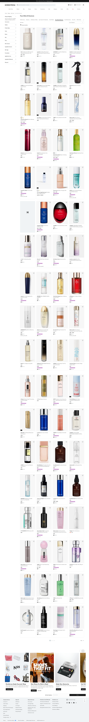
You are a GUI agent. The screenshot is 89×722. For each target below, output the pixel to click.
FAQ (4, 713)
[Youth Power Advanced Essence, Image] (43, 246)
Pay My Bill (42, 705)
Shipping (4, 705)
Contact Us (5, 701)
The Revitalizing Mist (26, 259)
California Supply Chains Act (30, 720)
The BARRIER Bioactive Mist (76, 598)
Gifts (67, 9)
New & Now (11, 9)
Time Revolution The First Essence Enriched (59, 364)
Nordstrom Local (31, 712)
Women (18, 9)
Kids (49, 9)
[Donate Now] (42, 667)
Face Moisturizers (67, 19)
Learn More (39, 690)
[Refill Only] (39, 190)
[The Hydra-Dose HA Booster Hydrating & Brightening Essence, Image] (43, 452)
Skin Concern (7, 43)
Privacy (4, 720)
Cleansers (28, 19)
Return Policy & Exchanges (8, 707)
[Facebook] (73, 703)
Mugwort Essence (42, 399)
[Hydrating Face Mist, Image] (60, 246)
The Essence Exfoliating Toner (42, 226)
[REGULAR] (21, 117)
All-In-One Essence (75, 530)
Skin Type (6, 49)
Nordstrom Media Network (57, 707)
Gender (6, 24)
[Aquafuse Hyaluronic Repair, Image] (27, 617)
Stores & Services (31, 699)
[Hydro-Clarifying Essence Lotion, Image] (60, 139)
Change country (6, 717)
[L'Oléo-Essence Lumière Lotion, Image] (60, 551)
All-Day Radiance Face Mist (59, 432)
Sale (73, 9)
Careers (17, 703)
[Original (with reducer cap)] (37, 190)
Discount (6, 62)
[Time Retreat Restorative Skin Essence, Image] (27, 419)
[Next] (83, 19)
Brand (6, 34)
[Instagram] (67, 703)
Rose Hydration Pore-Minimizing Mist (42, 153)
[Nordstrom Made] (17, 667)
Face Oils (73, 19)
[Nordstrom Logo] (10, 5)
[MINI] (23, 117)
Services (78, 9)
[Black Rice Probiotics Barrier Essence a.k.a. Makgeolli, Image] (76, 246)
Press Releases (55, 705)
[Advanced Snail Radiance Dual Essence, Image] (27, 452)
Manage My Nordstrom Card (45, 707)
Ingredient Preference (9, 59)
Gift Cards (58, 689)
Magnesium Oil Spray (75, 85)
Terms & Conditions (21, 720)
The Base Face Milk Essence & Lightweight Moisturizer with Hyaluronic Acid (27, 53)
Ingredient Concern (8, 46)
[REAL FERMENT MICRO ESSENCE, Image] (43, 283)
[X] (71, 703)
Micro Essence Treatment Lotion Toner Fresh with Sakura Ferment (76, 331)
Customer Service (6, 699)
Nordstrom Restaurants (32, 710)
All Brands (17, 701)
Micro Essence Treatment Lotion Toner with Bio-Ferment (75, 119)
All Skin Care (22, 19)
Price (6, 40)
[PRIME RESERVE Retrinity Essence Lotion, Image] (43, 350)
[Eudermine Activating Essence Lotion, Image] (27, 139)
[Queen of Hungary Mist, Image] (60, 177)
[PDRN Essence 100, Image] (27, 517)
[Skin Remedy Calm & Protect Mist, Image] (60, 617)
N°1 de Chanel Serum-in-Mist (60, 225)
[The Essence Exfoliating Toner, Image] (43, 212)
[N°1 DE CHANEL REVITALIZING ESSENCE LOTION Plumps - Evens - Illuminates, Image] (76, 419)
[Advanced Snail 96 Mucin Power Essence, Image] (27, 72)
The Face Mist (26, 190)
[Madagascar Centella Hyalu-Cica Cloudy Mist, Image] (27, 485)
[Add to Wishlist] (34, 29)
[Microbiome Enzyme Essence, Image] (60, 452)
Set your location (25, 24)
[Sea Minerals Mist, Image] (60, 585)
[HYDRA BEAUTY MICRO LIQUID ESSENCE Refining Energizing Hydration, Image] (76, 212)
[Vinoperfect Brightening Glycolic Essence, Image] (60, 38)
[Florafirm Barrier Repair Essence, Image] (43, 177)
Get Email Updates (19, 709)
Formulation (7, 53)
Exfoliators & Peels (34, 19)
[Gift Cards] (67, 667)
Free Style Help (30, 703)
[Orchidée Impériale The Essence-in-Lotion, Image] (27, 283)
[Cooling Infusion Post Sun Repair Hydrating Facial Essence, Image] (43, 104)
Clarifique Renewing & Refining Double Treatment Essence (43, 52)
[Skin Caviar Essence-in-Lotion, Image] (60, 485)
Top (84, 701)
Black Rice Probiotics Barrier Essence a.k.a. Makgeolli (75, 260)
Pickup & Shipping (8, 16)
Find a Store (30, 701)
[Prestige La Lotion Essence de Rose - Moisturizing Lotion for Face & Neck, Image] (60, 386)
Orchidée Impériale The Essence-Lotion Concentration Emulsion (75, 53)
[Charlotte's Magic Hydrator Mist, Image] (76, 350)
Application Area (8, 56)
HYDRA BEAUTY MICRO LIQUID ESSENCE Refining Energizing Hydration (76, 227)
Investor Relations (55, 703)
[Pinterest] (69, 703)
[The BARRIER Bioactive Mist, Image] (76, 585)
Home (62, 9)
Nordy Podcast (18, 711)
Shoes (36, 9)
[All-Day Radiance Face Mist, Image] (60, 419)
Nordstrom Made (9, 689)
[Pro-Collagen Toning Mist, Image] (27, 350)
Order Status (5, 703)
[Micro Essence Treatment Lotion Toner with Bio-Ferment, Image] (76, 104)
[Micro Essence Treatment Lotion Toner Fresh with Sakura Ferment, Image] (76, 316)
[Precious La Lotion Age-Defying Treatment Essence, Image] (43, 316)
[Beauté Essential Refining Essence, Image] (76, 617)
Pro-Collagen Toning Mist (26, 363)
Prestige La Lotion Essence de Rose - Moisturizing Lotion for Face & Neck (60, 400)
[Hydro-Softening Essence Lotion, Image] (27, 104)
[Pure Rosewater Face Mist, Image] (76, 452)
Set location (7, 21)
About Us (17, 699)
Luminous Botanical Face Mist (59, 117)
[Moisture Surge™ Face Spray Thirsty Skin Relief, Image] (27, 386)
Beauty (29, 9)
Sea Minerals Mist (57, 598)
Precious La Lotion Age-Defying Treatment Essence (42, 330)
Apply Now (83, 689)
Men (24, 9)
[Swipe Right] (83, 651)
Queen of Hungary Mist (59, 190)
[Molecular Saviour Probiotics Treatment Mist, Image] (43, 617)
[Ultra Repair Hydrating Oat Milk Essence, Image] (76, 386)
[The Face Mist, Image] (27, 177)
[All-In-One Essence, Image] (76, 517)
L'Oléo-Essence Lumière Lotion (60, 564)
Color (6, 31)
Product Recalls (6, 715)
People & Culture (19, 707)
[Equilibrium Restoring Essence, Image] (27, 316)
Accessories (42, 9)
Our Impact (18, 705)
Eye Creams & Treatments (43, 19)
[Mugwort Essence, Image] (43, 386)
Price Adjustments (6, 709)
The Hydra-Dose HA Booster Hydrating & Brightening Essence (43, 466)
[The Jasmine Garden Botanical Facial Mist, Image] (43, 517)
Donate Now (34, 690)
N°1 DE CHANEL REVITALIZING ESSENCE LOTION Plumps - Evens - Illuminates (76, 434)
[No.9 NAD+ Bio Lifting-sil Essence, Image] (76, 551)
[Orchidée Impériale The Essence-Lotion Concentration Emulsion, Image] (76, 38)
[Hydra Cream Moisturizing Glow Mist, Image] (43, 551)
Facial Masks (51, 19)
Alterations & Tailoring (32, 705)
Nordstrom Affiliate (55, 709)
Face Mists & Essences (59, 19)
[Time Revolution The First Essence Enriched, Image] (60, 350)
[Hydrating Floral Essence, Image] (76, 139)
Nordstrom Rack (55, 701)
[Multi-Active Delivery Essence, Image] (43, 585)
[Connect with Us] (76, 703)
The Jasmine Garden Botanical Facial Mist (43, 531)
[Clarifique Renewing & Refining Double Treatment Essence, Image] (43, 38)
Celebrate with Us (49, 1)
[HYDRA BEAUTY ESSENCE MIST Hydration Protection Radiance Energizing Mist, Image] (60, 72)
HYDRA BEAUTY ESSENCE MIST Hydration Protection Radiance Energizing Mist (59, 86)
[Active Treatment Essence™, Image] (43, 485)
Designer (55, 9)
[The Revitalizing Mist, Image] (27, 246)
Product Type (7, 28)
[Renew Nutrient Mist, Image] (76, 485)
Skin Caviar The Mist (42, 432)
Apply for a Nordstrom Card (45, 703)
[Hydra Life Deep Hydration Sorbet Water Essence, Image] (76, 177)
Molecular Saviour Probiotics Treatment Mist (43, 631)
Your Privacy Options (11, 720)
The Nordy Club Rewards (44, 701)
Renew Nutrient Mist (76, 498)
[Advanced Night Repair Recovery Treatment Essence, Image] (43, 72)
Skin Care (12, 13)
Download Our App (71, 699)
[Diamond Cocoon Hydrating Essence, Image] (27, 551)
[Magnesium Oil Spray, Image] (76, 72)
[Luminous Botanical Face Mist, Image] (60, 104)
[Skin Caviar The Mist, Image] (43, 419)
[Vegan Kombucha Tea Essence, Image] (60, 316)
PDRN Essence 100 (27, 530)
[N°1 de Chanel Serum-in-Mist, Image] (60, 212)
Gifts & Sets (79, 19)
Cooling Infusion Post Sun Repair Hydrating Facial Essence (44, 118)
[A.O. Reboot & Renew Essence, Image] (76, 283)
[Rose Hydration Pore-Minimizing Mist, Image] (43, 139)
